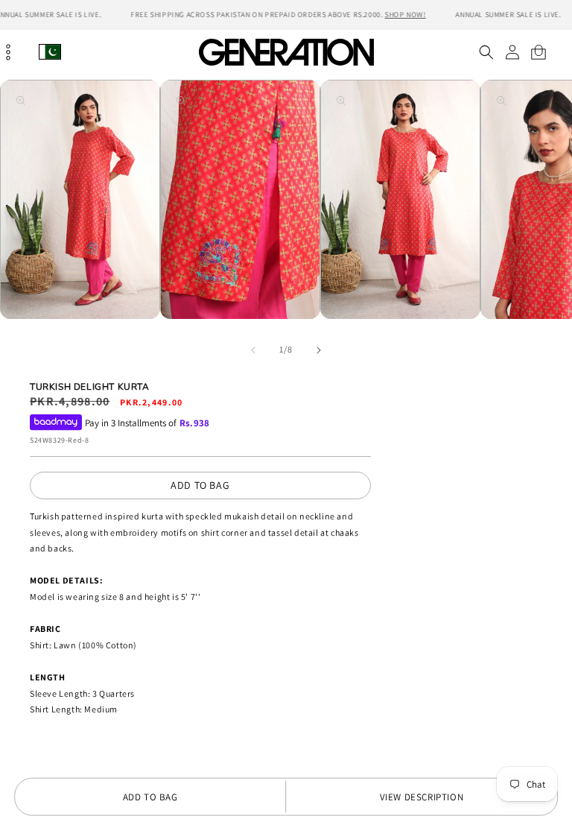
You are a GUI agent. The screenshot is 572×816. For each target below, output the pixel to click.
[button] (486, 52)
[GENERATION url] (286, 52)
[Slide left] (253, 350)
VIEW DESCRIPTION (422, 797)
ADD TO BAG (200, 485)
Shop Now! (404, 14)
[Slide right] (318, 350)
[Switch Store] (50, 52)
